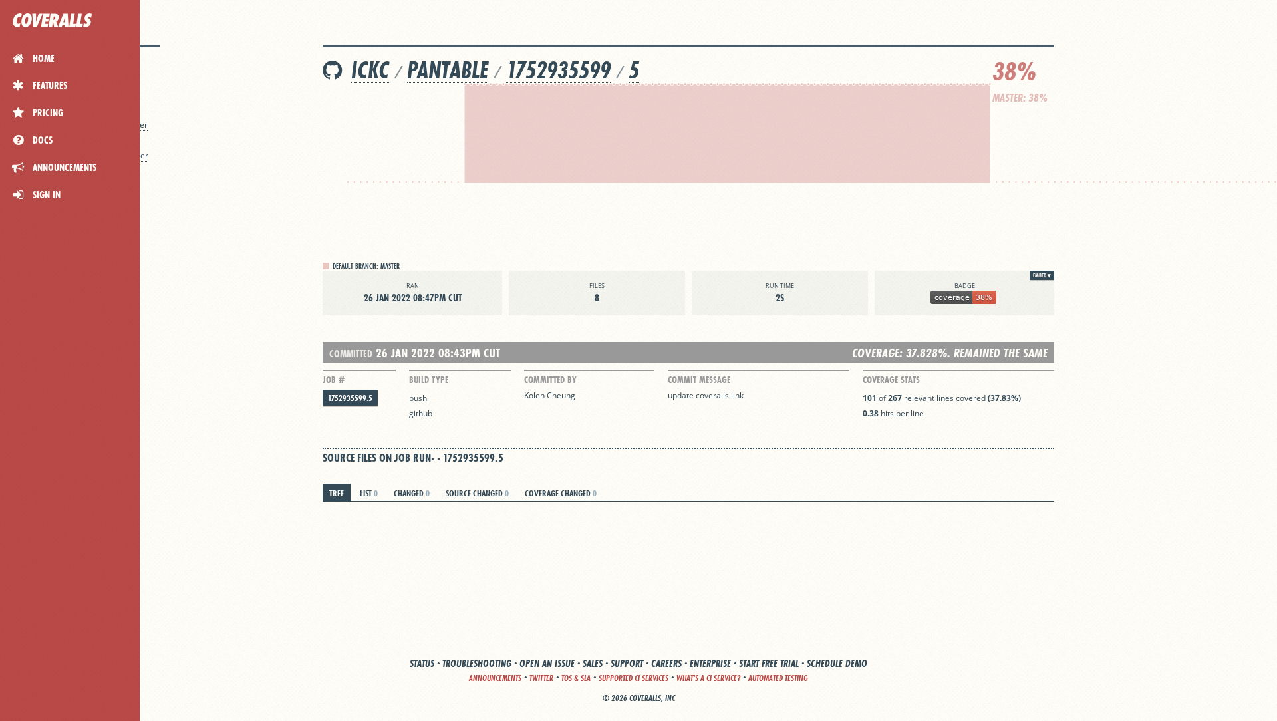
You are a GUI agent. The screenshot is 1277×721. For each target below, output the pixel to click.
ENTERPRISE (710, 663)
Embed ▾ (1042, 275)
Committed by (550, 379)
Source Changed (477, 493)
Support (627, 663)
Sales (593, 663)
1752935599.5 (350, 398)
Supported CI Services (633, 678)
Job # (334, 379)
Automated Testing (778, 678)
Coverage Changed (561, 493)
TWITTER (541, 678)
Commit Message (699, 379)
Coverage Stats (891, 379)
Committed (350, 353)
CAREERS (666, 663)
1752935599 (558, 70)
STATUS (422, 663)
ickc (370, 70)
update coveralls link (706, 395)
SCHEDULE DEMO (837, 663)
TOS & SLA (576, 678)
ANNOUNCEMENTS (495, 678)
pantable (447, 70)
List (369, 493)
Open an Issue (547, 663)
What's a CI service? (708, 678)
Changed (412, 493)
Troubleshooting (476, 663)
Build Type (428, 379)
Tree (336, 493)
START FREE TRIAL (769, 663)
